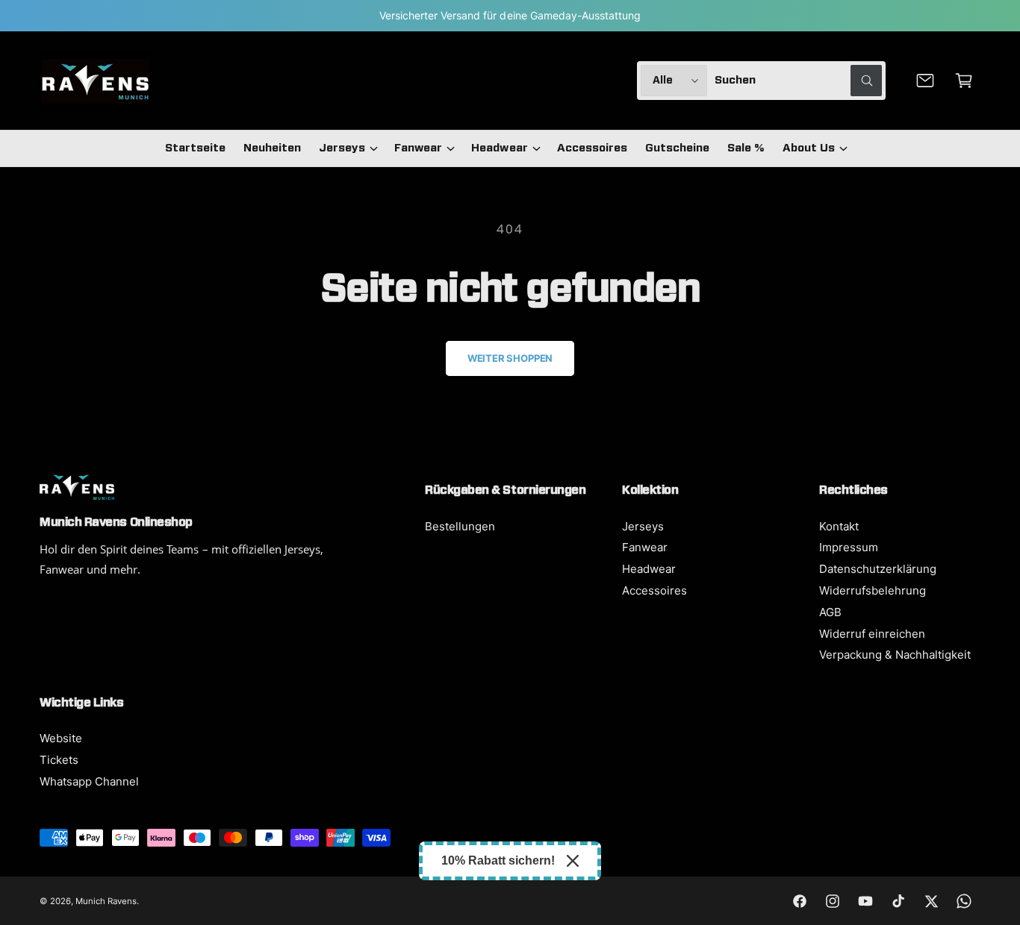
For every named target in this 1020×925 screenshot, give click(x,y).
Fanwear (418, 148)
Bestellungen (460, 526)
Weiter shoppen (510, 358)
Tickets (59, 760)
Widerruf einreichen (872, 634)
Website (61, 738)
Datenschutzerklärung (877, 569)
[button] (964, 80)
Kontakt (839, 526)
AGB (830, 612)
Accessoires (654, 590)
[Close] (573, 861)
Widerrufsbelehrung (872, 590)
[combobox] (798, 80)
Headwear (499, 148)
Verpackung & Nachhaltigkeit (895, 655)
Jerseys (342, 148)
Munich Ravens (106, 901)
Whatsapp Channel (89, 781)
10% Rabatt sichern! (498, 860)
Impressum (848, 547)
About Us (809, 148)
